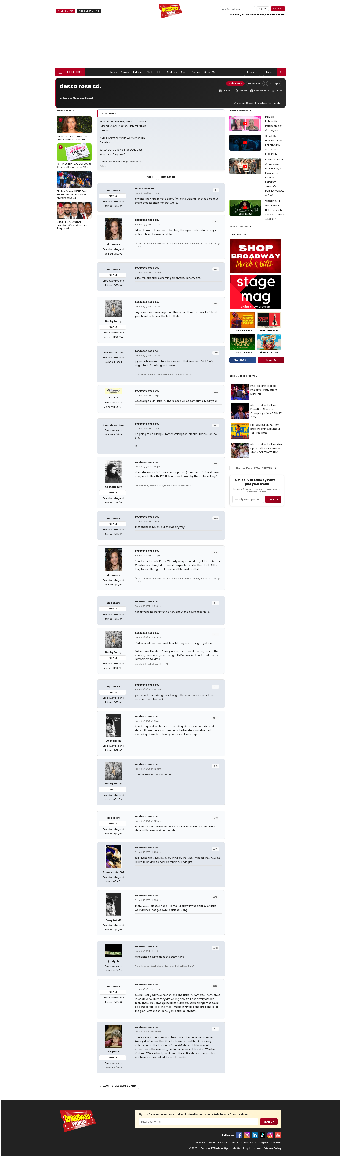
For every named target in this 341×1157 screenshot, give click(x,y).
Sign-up (263, 8)
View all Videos (238, 226)
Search (243, 91)
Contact (223, 1142)
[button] (281, 72)
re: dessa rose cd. (147, 220)
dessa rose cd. (145, 188)
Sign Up (268, 1121)
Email (150, 177)
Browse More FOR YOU (254, 468)
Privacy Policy (272, 1148)
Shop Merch (67, 10)
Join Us (234, 1142)
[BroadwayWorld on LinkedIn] (254, 1135)
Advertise (200, 1142)
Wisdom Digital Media (226, 1148)
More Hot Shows (243, 359)
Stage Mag (210, 72)
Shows (125, 72)
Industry (137, 72)
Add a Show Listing (89, 10)
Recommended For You (243, 376)
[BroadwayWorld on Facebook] (239, 1135)
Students (172, 72)
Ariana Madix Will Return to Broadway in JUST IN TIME (72, 129)
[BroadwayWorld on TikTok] (262, 1135)
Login (269, 72)
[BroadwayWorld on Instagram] (247, 1135)
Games (196, 72)
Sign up (273, 499)
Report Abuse (261, 91)
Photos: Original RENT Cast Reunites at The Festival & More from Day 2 (72, 186)
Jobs (160, 72)
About (212, 1142)
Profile (112, 195)
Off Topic (274, 83)
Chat (149, 72)
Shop (184, 72)
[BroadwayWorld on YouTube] (278, 1135)
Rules (279, 91)
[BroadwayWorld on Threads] (270, 1135)
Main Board (235, 83)
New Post (228, 91)
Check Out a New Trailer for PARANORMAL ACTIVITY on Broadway (273, 145)
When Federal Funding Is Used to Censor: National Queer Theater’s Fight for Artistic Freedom (123, 126)
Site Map (276, 1142)
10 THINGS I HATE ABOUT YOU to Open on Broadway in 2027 (74, 157)
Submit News (248, 1142)
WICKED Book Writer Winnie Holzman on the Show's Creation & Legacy (274, 210)
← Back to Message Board (76, 98)
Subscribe (168, 177)
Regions (264, 1142)
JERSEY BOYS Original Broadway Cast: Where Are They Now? (72, 217)
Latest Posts (255, 83)
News (113, 72)
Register (252, 72)
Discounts (270, 359)
